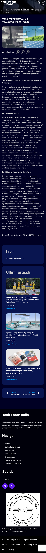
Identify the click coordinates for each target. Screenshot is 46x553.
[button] (18, 52)
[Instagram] (12, 486)
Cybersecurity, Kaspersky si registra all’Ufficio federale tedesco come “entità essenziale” (22, 335)
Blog (7, 10)
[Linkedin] (5, 486)
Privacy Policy (8, 549)
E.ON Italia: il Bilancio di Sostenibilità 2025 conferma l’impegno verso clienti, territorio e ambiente (23, 370)
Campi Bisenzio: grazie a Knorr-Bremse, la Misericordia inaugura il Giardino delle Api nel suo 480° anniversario (22, 299)
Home (2, 10)
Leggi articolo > (11, 308)
